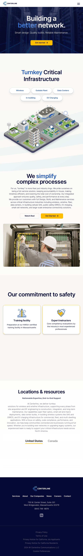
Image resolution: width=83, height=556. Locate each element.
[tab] (34, 441)
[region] (41, 455)
